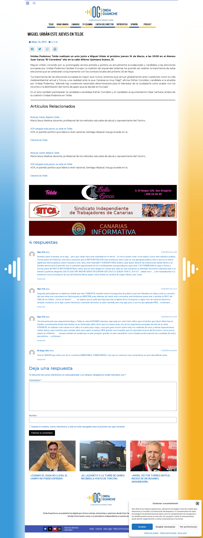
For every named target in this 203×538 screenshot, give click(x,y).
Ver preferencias (188, 527)
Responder (41, 279)
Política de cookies (151, 533)
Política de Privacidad (168, 533)
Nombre (33, 415)
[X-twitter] (50, 529)
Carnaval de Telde (39, 140)
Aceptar (142, 527)
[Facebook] (45, 529)
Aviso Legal (182, 533)
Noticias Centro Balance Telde (44, 117)
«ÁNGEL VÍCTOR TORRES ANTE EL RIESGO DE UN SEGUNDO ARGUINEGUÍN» (151, 478)
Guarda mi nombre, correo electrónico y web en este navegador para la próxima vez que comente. (78, 427)
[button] (197, 503)
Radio (92, 528)
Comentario (35, 380)
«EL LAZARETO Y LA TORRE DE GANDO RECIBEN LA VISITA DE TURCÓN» (103, 477)
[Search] (34, 3)
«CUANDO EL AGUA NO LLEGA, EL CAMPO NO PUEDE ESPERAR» (49, 477)
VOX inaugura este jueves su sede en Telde (51, 128)
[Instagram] (59, 529)
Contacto (98, 528)
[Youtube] (55, 529)
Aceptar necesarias (165, 527)
